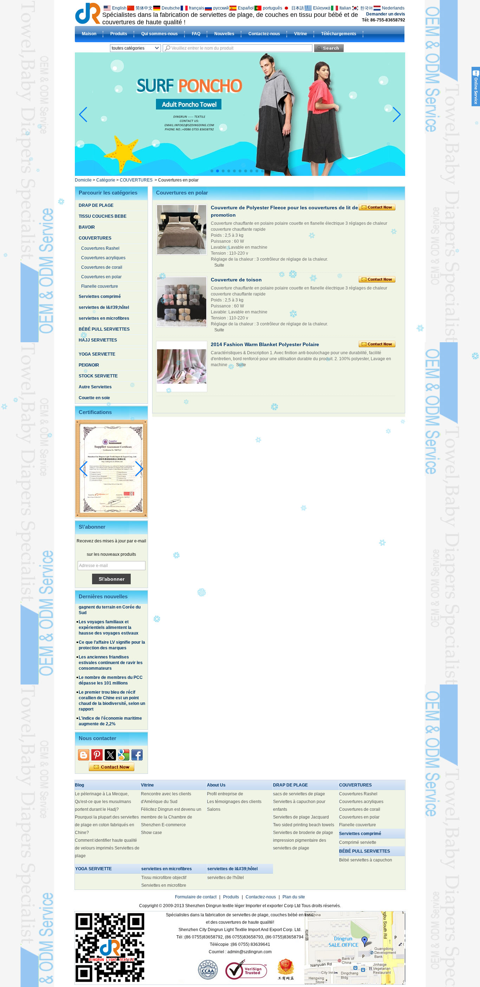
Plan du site (294, 896)
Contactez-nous (264, 33)
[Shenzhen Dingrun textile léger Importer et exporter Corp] (87, 13)
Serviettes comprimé (100, 296)
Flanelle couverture (99, 286)
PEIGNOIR (89, 365)
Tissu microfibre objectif (163, 877)
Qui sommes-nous (159, 33)
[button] (211, 171)
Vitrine (300, 33)
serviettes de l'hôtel (225, 877)
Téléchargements (338, 33)
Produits (118, 33)
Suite (219, 265)
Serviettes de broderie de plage (303, 832)
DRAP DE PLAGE (96, 205)
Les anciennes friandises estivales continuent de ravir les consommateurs (111, 647)
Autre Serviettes (95, 386)
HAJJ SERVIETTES (98, 340)
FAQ (196, 33)
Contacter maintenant (111, 767)
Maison (89, 33)
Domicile (83, 180)
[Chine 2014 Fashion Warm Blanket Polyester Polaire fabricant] (181, 366)
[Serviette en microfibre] (278, 174)
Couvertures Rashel (100, 248)
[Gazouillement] (110, 754)
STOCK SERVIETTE (98, 376)
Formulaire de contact (195, 896)
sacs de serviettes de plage (299, 793)
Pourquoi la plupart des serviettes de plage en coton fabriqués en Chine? (107, 825)
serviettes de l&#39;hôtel (104, 307)
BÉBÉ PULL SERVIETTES (104, 329)
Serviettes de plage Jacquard (301, 817)
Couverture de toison (236, 279)
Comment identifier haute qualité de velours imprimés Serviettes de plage (107, 848)
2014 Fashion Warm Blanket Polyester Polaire (265, 344)
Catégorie (105, 180)
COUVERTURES (136, 180)
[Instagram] (97, 754)
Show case (151, 832)
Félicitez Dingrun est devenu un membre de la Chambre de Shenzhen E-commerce (171, 817)
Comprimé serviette (357, 842)
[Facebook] (137, 754)
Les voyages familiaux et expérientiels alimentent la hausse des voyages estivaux (108, 612)
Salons (213, 809)
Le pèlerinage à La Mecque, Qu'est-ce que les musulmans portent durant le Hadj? (103, 801)
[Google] (123, 754)
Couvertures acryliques (103, 257)
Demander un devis (385, 14)
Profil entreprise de (225, 793)
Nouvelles (224, 33)
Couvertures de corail (101, 267)
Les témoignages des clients (234, 801)
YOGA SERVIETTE (97, 354)
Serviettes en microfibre (163, 885)
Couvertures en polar (101, 276)
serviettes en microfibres (104, 318)
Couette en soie (94, 397)
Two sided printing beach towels (303, 824)
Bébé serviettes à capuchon (365, 860)
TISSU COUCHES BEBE (103, 216)
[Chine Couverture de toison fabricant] (181, 301)
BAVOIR (87, 227)
